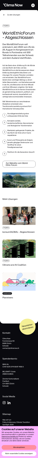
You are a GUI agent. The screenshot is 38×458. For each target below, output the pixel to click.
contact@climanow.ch (10, 348)
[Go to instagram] (4, 403)
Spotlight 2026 (8, 425)
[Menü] (33, 5)
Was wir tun (6, 420)
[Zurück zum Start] (13, 6)
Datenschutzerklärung (10, 437)
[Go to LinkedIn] (9, 403)
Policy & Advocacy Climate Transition (16, 422)
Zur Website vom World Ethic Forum (17, 164)
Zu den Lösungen (13, 15)
